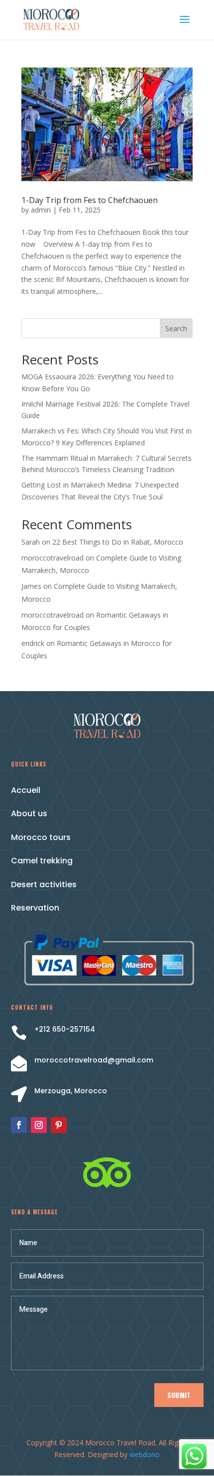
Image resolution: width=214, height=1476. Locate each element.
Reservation (35, 908)
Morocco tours (41, 837)
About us (29, 813)
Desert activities (44, 884)
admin (41, 209)
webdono (144, 1454)
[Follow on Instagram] (39, 1125)
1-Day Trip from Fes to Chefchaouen (89, 200)
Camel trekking (42, 860)
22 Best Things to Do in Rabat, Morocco (117, 542)
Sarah (30, 542)
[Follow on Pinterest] (59, 1125)
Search (176, 328)
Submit (179, 1395)
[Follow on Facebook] (19, 1125)
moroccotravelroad (52, 557)
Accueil (25, 790)
